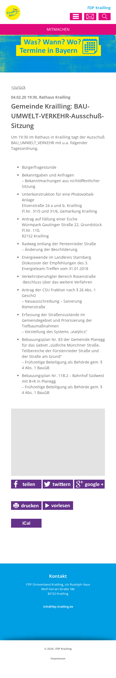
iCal (26, 523)
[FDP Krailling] (12, 18)
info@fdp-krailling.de (58, 606)
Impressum (58, 658)
